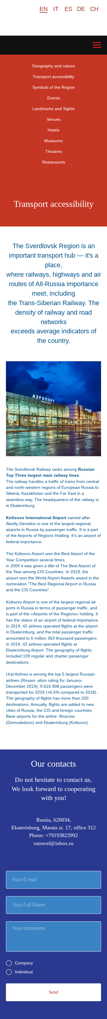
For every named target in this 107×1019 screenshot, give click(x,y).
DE (81, 9)
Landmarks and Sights (53, 108)
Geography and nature (53, 66)
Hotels (53, 130)
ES (68, 9)
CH (94, 9)
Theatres (53, 151)
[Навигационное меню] (97, 45)
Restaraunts (53, 162)
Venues (54, 119)
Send (53, 992)
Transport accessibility (53, 76)
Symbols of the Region (53, 87)
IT (56, 9)
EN (44, 9)
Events (53, 98)
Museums (53, 140)
